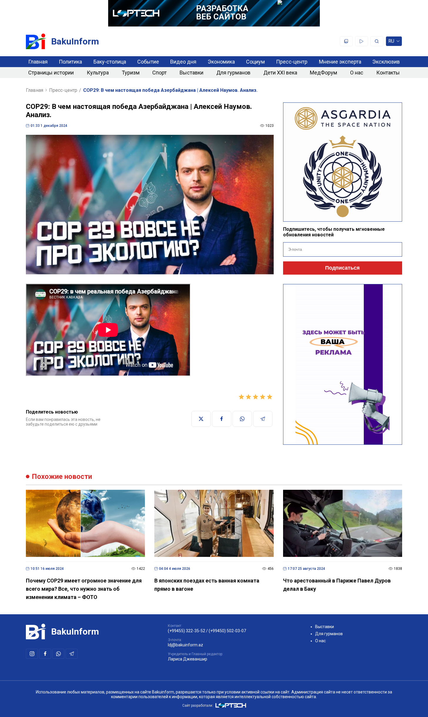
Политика (70, 62)
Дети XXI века (280, 72)
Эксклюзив (386, 62)
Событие (148, 62)
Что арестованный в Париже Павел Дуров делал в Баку (337, 584)
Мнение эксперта (340, 62)
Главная (38, 62)
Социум (255, 62)
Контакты (388, 72)
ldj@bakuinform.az (185, 645)
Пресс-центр (291, 62)
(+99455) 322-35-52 (186, 630)
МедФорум (323, 72)
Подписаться (342, 268)
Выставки (191, 72)
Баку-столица (109, 62)
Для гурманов (233, 72)
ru (391, 42)
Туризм (131, 72)
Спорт (159, 72)
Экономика (221, 62)
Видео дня (183, 62)
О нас (356, 72)
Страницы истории (51, 72)
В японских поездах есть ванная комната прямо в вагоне (206, 584)
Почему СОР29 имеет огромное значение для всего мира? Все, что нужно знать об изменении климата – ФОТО (84, 588)
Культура (98, 72)
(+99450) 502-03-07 (227, 630)
